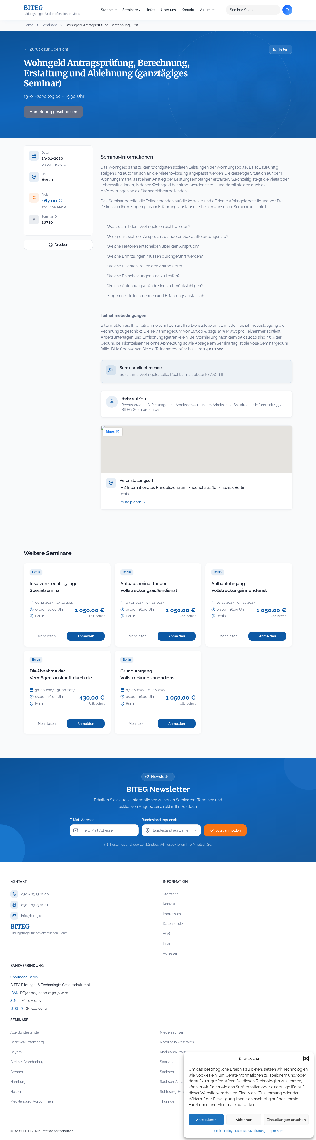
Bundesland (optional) (159, 820)
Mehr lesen (51, 637)
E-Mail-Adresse (82, 820)
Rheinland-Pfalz (173, 1052)
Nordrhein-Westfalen (177, 1042)
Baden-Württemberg (27, 1042)
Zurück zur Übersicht (49, 49)
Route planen (138, 502)
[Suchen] (287, 10)
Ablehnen (244, 1120)
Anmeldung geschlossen (53, 111)
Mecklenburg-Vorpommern (32, 1101)
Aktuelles (207, 10)
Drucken (61, 245)
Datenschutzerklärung (250, 1131)
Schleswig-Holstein (175, 1092)
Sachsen (167, 1072)
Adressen (170, 953)
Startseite (109, 10)
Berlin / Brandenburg (27, 1062)
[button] (306, 1058)
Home (28, 25)
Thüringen (168, 1101)
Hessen (16, 1092)
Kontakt (188, 10)
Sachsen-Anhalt (173, 1082)
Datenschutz (173, 924)
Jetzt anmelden (228, 830)
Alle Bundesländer (25, 1032)
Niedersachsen (172, 1032)
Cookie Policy (223, 1131)
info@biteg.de (32, 916)
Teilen (283, 49)
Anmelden (91, 637)
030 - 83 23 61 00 (35, 894)
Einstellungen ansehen (286, 1120)
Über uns (168, 10)
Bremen (16, 1072)
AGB (166, 934)
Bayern (16, 1052)
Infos (151, 10)
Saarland (167, 1062)
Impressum (275, 1131)
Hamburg (18, 1082)
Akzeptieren (206, 1120)
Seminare (130, 10)
